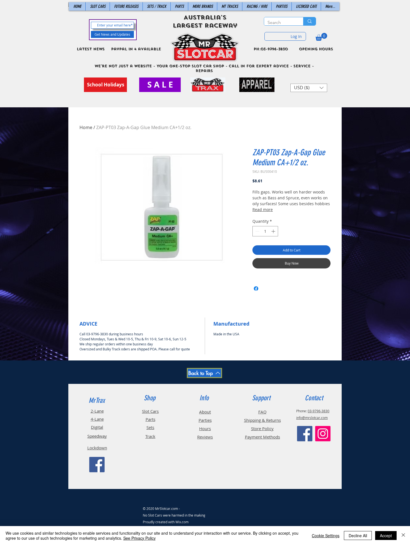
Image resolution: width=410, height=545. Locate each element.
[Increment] (273, 231)
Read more (262, 209)
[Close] (403, 536)
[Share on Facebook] (256, 288)
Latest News (91, 49)
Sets (150, 427)
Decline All (358, 535)
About (205, 412)
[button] (321, 37)
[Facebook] (97, 464)
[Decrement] (256, 231)
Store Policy (262, 428)
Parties (205, 420)
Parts (150, 419)
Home (85, 127)
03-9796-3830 (318, 411)
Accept (386, 535)
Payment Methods (262, 437)
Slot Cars (150, 411)
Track (150, 436)
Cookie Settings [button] (325, 535)
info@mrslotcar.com (312, 417)
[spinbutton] (265, 231)
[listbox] (308, 88)
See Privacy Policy (139, 538)
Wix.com (182, 522)
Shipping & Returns (262, 420)
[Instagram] (323, 433)
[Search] (309, 21)
